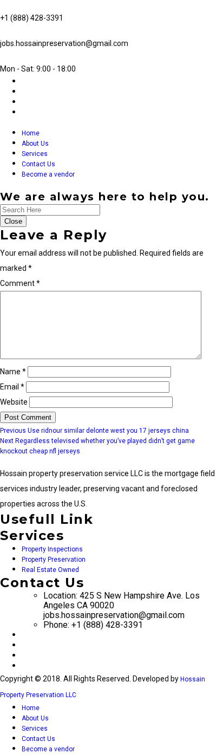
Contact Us (38, 164)
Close (13, 221)
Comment (20, 283)
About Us (35, 143)
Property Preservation (54, 559)
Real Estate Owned (50, 570)
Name (13, 371)
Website (14, 402)
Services (35, 154)
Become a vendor (48, 174)
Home (31, 133)
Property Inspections (52, 549)
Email (12, 386)
